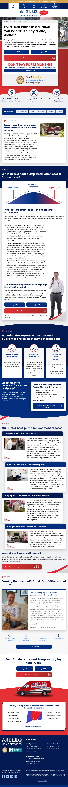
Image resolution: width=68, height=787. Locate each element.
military (38, 316)
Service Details (22, 111)
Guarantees (41, 111)
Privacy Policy (60, 771)
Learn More (52, 1)
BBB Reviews (58, 639)
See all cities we (33, 727)
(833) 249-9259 (31, 751)
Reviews (59, 111)
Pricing (32, 111)
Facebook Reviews (42, 640)
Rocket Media (42, 781)
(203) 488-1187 (30, 764)
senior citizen (18, 316)
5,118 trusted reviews (34, 80)
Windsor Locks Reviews (10, 640)
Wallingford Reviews (26, 640)
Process (51, 111)
